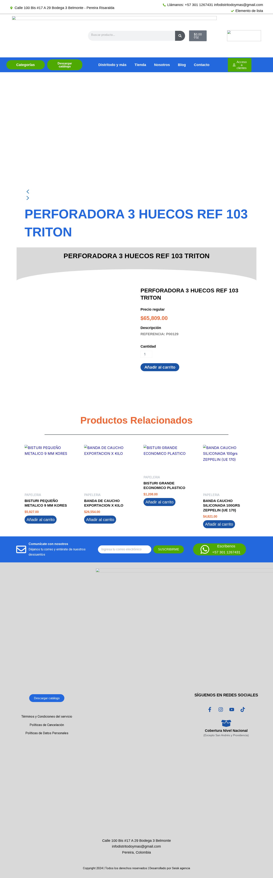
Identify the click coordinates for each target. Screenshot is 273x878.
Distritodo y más (112, 65)
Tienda (140, 65)
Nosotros (162, 65)
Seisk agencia (181, 868)
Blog (182, 65)
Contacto (201, 65)
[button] (136, 191)
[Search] (180, 36)
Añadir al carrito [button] (41, 519)
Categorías (25, 65)
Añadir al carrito (159, 367)
